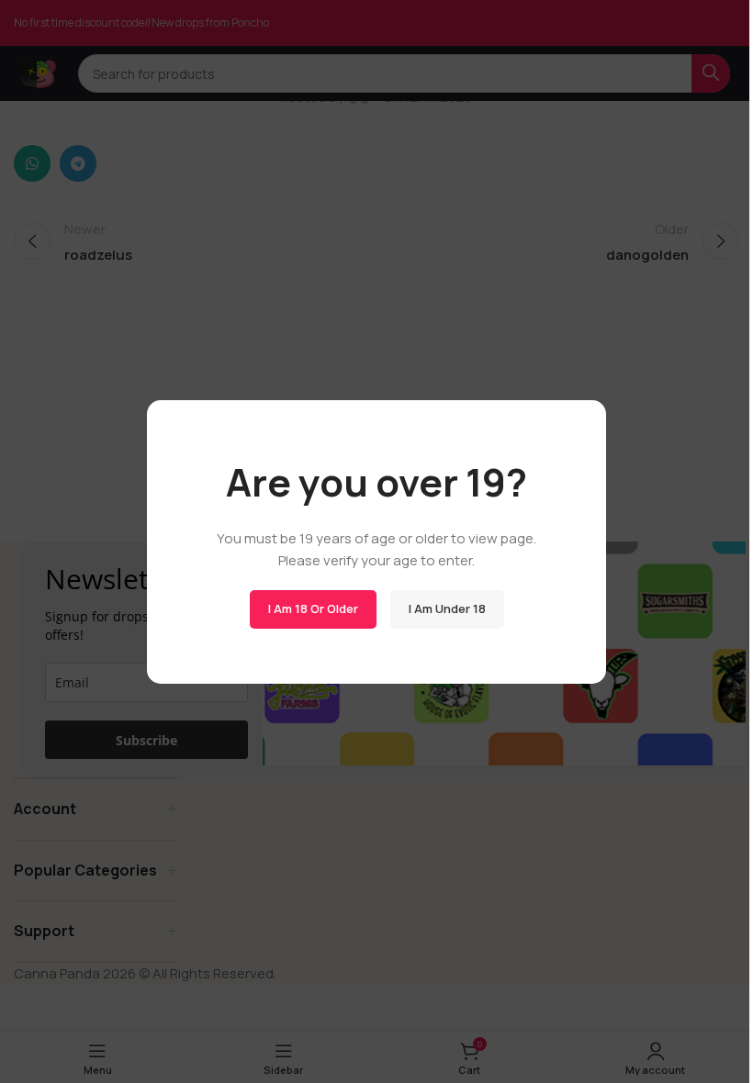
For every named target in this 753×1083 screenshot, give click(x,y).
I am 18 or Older (313, 608)
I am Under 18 (447, 608)
